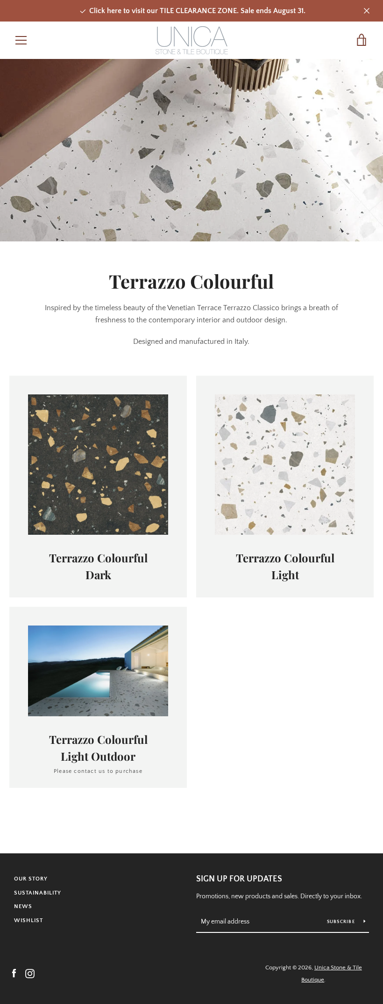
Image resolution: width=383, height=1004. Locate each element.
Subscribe (342, 921)
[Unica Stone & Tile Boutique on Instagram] (30, 973)
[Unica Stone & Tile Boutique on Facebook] (14, 973)
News (23, 906)
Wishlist (28, 920)
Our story (31, 879)
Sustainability (37, 893)
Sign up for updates (239, 879)
